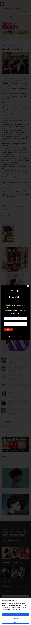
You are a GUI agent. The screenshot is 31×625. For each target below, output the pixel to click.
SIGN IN (8, 329)
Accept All (15, 614)
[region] (15, 611)
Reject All (15, 622)
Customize (15, 618)
